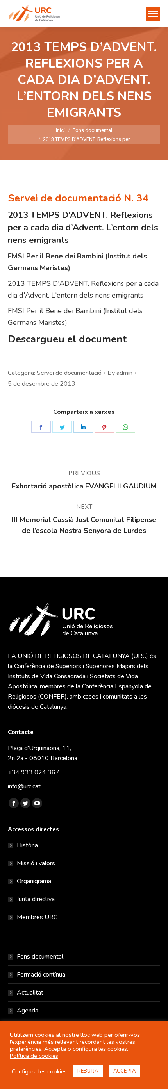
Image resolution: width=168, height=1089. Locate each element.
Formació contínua (41, 974)
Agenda (27, 1010)
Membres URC (37, 917)
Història (27, 845)
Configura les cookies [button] (39, 1071)
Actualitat (30, 992)
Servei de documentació (69, 373)
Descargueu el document (67, 339)
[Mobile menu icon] (153, 14)
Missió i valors (36, 863)
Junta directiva (36, 899)
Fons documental (40, 956)
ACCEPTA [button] (124, 1071)
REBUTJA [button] (87, 1071)
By (119, 373)
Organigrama (34, 881)
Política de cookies (34, 1055)
